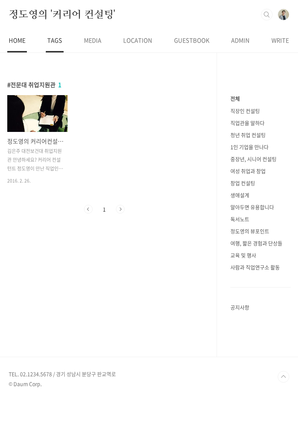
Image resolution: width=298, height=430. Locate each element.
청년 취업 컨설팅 (248, 134)
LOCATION (137, 40)
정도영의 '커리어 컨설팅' (62, 14)
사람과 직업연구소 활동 (255, 267)
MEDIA (92, 40)
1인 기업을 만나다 (249, 146)
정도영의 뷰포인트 (249, 231)
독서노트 (239, 219)
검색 (266, 14)
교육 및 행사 (243, 255)
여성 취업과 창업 (248, 171)
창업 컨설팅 (242, 183)
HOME (17, 40)
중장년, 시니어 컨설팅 (253, 159)
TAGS (54, 40)
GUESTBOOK (191, 40)
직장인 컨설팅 (245, 110)
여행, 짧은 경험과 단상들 (256, 243)
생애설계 (239, 195)
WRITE (280, 40)
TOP (283, 377)
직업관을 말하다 (247, 122)
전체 (235, 98)
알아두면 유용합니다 (252, 207)
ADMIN (240, 40)
